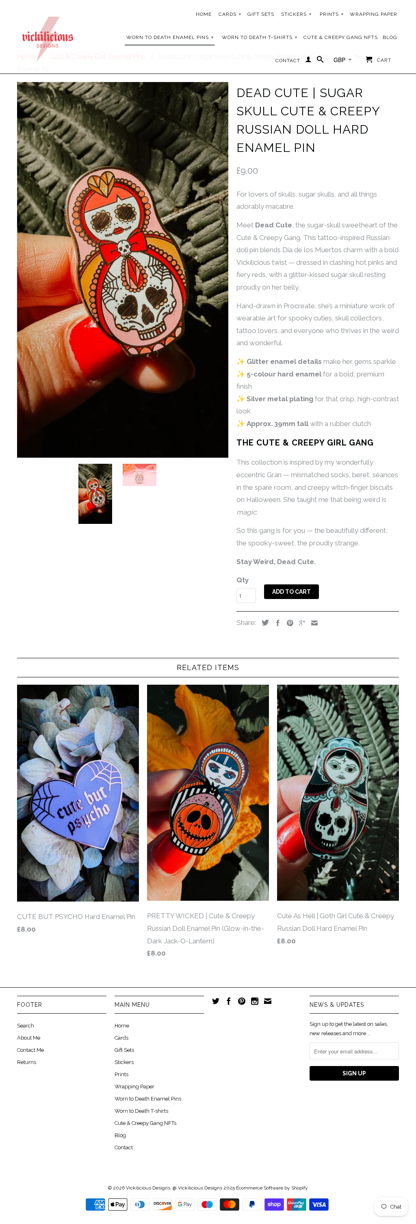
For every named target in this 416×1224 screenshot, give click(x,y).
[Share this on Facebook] (276, 623)
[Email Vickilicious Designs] (267, 1001)
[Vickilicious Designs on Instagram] (254, 1001)
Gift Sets (260, 14)
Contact (287, 60)
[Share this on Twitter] (263, 622)
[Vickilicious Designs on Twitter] (215, 1001)
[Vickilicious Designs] (47, 36)
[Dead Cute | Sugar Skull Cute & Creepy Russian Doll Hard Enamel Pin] (122, 269)
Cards (230, 14)
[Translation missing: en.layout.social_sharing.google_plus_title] (300, 623)
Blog (390, 37)
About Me (28, 1038)
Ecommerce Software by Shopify (272, 1188)
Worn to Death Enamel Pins (170, 37)
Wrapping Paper (373, 14)
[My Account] (308, 61)
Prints (332, 14)
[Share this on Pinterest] (288, 623)
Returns (26, 1062)
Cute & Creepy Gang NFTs (340, 37)
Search (25, 1026)
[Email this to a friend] (312, 623)
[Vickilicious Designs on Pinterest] (241, 1001)
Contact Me (30, 1050)
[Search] (320, 61)
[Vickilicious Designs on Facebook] (228, 1001)
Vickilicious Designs (148, 1188)
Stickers (296, 14)
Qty (242, 580)
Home (204, 14)
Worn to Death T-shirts (259, 37)
